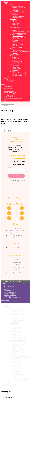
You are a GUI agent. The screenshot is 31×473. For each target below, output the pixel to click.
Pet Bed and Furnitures (19, 7)
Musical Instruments (15, 54)
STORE (6, 3)
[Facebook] (9, 208)
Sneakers (12, 60)
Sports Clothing (17, 68)
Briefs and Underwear (18, 50)
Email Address (12, 167)
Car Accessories (14, 14)
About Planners (11, 80)
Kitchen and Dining (18, 44)
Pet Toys (15, 10)
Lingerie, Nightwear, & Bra (20, 72)
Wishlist (6, 388)
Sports (11, 64)
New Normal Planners (15, 55)
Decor (14, 41)
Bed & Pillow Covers (18, 38)
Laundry (15, 46)
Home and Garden (18, 36)
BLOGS (6, 78)
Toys (14, 13)
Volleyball (15, 70)
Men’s (11, 48)
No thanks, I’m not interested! (15, 471)
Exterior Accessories (18, 16)
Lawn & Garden (17, 47)
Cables (15, 20)
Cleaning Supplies (17, 40)
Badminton (16, 65)
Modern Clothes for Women (20, 74)
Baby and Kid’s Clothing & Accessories (20, 12)
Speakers (15, 24)
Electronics (13, 19)
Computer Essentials (18, 21)
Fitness (15, 30)
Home (2, 106)
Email (6, 458)
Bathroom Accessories (19, 37)
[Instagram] (22, 208)
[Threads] (9, 213)
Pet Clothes (16, 9)
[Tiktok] (22, 218)
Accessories (16, 58)
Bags (11, 26)
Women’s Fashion (17, 75)
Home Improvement (18, 43)
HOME (6, 2)
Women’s (12, 71)
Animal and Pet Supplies (16, 6)
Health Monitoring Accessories (21, 31)
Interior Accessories (18, 17)
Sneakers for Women (18, 63)
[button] (3, 84)
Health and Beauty (15, 27)
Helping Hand (10, 81)
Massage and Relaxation (19, 33)
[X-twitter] (22, 213)
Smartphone (13, 57)
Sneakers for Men (17, 61)
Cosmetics (16, 29)
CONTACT (7, 77)
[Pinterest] (9, 218)
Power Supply (17, 23)
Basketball (16, 67)
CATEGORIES (11, 4)
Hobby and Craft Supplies (16, 34)
